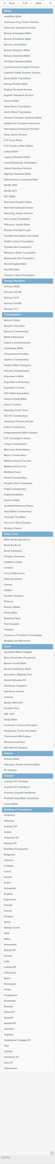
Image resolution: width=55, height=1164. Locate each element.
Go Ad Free (6, 1157)
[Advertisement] (27, 1118)
